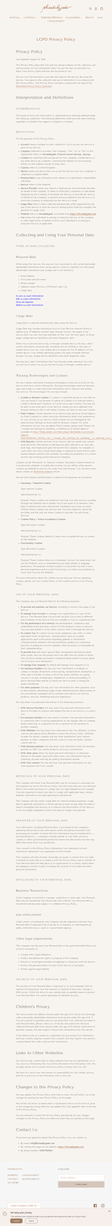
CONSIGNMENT (30, 1175)
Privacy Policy (80, 1216)
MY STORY (13, 1183)
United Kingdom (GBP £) (23, 1205)
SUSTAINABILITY (31, 1179)
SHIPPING (13, 1175)
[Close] (109, 1211)
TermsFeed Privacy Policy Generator (34, 86)
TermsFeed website (43, 471)
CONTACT (13, 1179)
